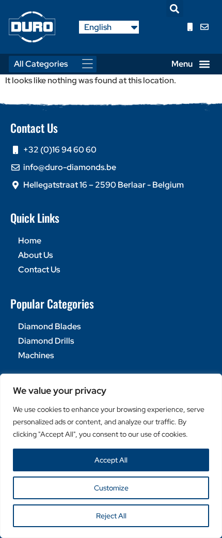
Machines (36, 355)
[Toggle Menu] (90, 64)
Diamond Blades (49, 326)
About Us (35, 255)
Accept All (111, 460)
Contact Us (39, 269)
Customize (111, 488)
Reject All (111, 515)
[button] (174, 8)
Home (29, 240)
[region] (111, 456)
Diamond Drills (46, 340)
